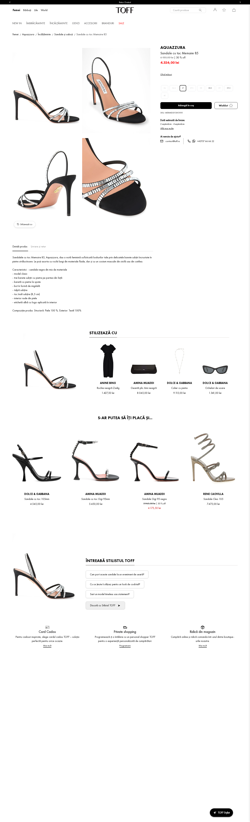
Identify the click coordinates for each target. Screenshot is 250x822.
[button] (46, 91)
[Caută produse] (201, 10)
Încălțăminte (44, 34)
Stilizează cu (26, 224)
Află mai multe (167, 128)
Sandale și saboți (63, 34)
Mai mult (47, 645)
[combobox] (188, 10)
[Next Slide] (240, 2)
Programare (125, 645)
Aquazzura (28, 34)
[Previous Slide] (10, 2)
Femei (15, 34)
